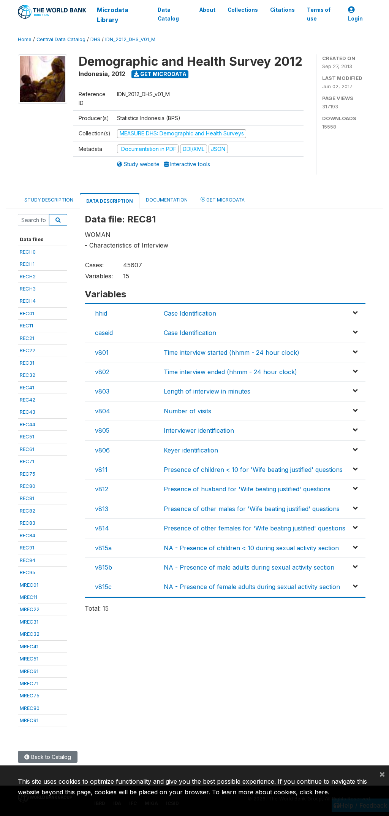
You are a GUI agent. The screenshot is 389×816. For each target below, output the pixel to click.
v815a (103, 548)
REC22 (27, 350)
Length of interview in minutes (207, 391)
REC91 (27, 548)
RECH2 (28, 276)
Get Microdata (163, 74)
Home (25, 39)
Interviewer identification (199, 430)
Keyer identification (191, 450)
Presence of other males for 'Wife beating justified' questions (252, 509)
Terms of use (318, 14)
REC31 (27, 363)
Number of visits (187, 411)
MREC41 (29, 646)
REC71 (27, 461)
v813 (101, 509)
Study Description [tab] (48, 200)
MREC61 (29, 671)
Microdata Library (112, 15)
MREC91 (29, 720)
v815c (103, 587)
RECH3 (28, 289)
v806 (102, 450)
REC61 (27, 449)
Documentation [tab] (167, 200)
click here (314, 792)
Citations (282, 10)
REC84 (27, 535)
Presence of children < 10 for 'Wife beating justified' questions (253, 469)
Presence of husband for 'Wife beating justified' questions (247, 489)
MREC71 (29, 683)
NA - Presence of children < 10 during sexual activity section (251, 548)
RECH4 (28, 301)
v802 (102, 372)
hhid (101, 313)
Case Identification (190, 313)
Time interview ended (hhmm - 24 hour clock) (230, 372)
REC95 (27, 572)
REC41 (27, 387)
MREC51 (29, 659)
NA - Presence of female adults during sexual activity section (252, 587)
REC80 (27, 486)
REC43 (27, 412)
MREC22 (30, 609)
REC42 (27, 400)
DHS (95, 39)
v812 (101, 489)
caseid (104, 333)
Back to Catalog (50, 757)
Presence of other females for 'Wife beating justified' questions (254, 528)
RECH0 (28, 252)
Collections (243, 10)
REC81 (27, 498)
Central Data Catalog (60, 39)
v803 (102, 391)
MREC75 (30, 695)
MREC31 (29, 622)
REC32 (27, 375)
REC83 (27, 523)
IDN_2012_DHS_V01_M (130, 39)
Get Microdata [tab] (225, 200)
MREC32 (30, 634)
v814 (102, 528)
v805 (102, 430)
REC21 (27, 338)
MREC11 (28, 597)
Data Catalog (168, 14)
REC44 (27, 424)
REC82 (27, 511)
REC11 (26, 325)
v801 (102, 352)
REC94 (27, 560)
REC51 (27, 436)
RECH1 (27, 264)
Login (355, 19)
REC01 (27, 313)
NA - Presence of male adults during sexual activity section (249, 567)
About (207, 10)
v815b (103, 567)
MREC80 (30, 708)
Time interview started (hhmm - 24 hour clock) (231, 352)
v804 (102, 411)
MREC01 (29, 585)
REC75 (27, 474)
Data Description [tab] (109, 201)
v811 (101, 469)
